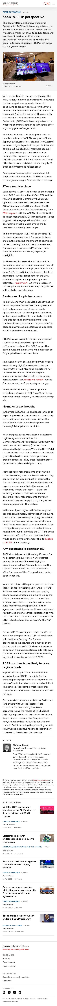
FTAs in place (10, 213)
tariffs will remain (33, 379)
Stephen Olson (9, 83)
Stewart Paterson (9, 824)
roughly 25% (21, 282)
